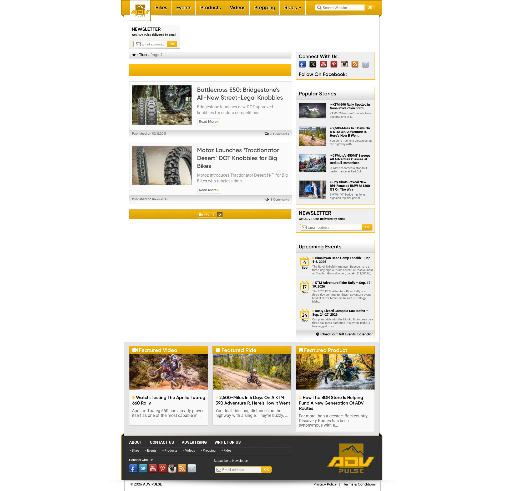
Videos (237, 7)
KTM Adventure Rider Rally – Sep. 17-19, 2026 (342, 284)
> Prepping (208, 450)
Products (210, 7)
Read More (209, 122)
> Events (150, 450)
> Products (169, 450)
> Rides (226, 450)
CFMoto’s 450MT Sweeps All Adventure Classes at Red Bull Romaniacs (350, 159)
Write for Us (228, 442)
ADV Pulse (351, 458)
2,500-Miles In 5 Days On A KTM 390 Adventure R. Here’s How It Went (350, 131)
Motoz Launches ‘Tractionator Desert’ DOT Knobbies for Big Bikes (238, 158)
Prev (205, 215)
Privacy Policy (325, 484)
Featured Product (323, 350)
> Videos (189, 450)
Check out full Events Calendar (344, 334)
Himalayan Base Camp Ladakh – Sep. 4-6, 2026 (341, 260)
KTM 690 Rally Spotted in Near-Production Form (350, 106)
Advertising (194, 442)
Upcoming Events (320, 246)
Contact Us (162, 442)
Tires (143, 55)
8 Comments (279, 199)
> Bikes (134, 450)
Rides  (292, 7)
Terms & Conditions (359, 484)
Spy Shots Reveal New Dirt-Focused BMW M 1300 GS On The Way (350, 185)
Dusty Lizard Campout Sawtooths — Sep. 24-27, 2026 (340, 312)
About (135, 442)
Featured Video (154, 350)
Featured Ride (236, 350)
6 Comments (279, 134)
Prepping (264, 7)
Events (183, 7)
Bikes (161, 7)
